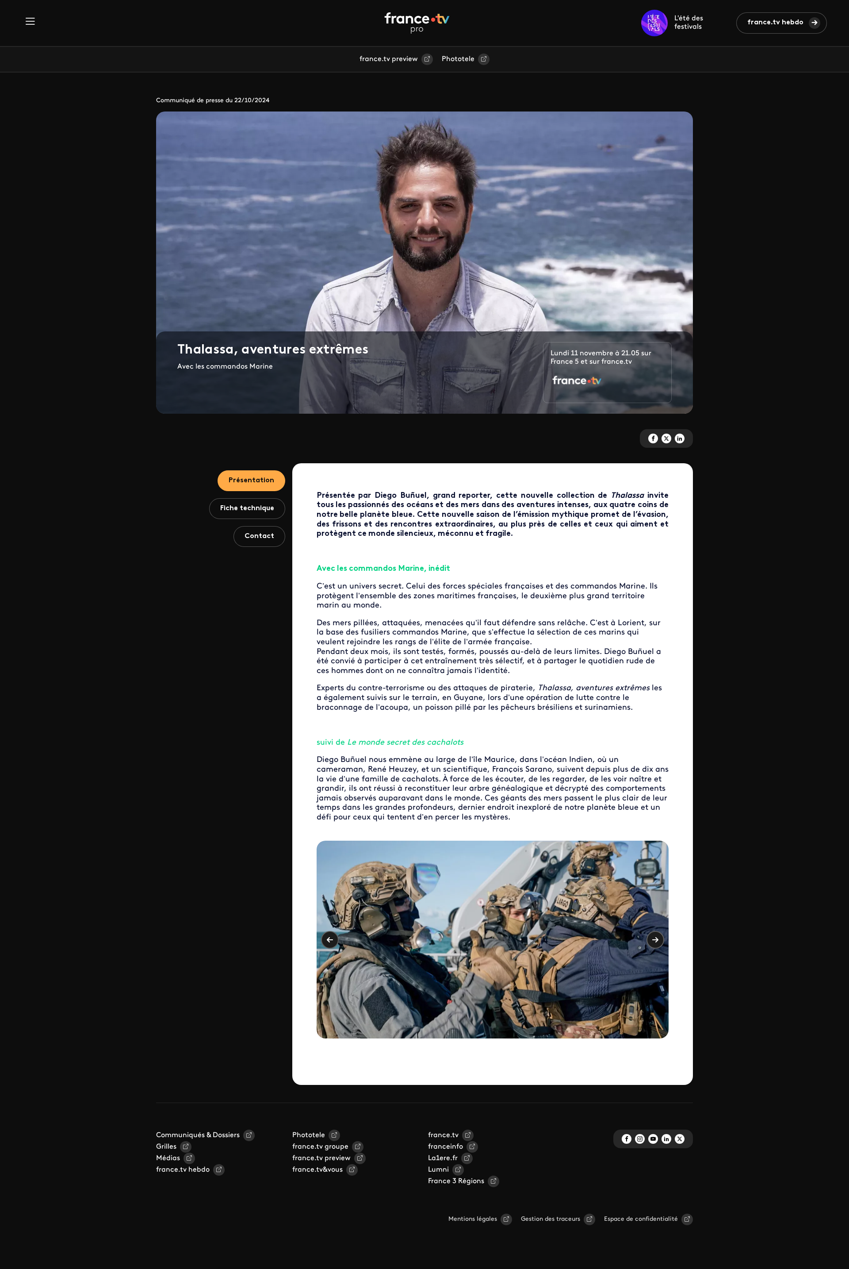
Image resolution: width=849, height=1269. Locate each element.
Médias (168, 1158)
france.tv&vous (317, 1169)
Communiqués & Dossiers (198, 1135)
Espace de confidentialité (641, 1219)
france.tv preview (388, 59)
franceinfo (445, 1146)
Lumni (438, 1169)
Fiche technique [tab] (247, 508)
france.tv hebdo (775, 22)
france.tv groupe (320, 1146)
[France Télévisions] (417, 23)
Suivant (655, 940)
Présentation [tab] (251, 480)
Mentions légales (472, 1219)
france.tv (443, 1135)
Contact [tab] (259, 536)
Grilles (166, 1146)
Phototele (458, 59)
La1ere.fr (443, 1158)
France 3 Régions (456, 1181)
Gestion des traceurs (550, 1219)
